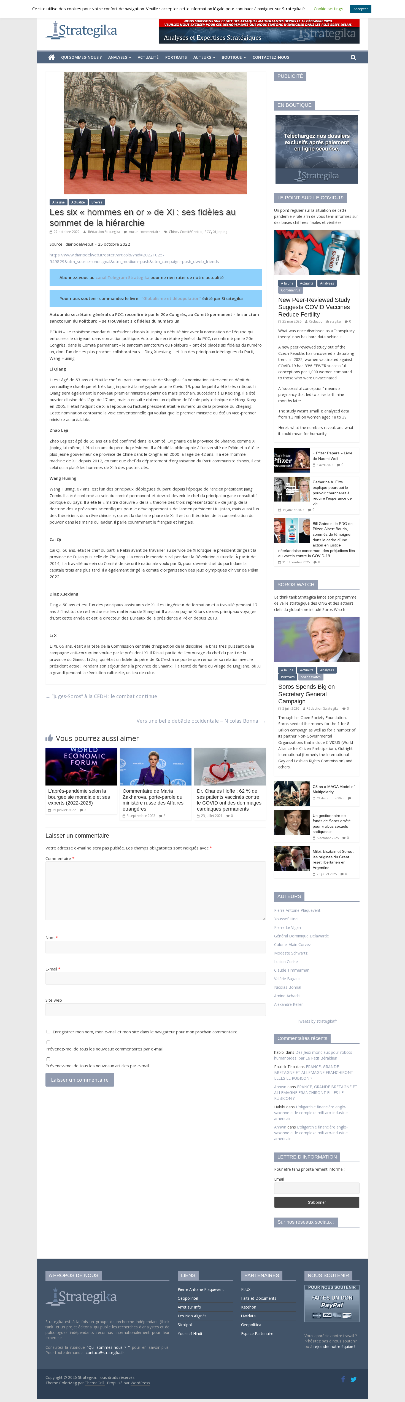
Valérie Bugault (287, 978)
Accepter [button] (360, 8)
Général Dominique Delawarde (301, 936)
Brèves (96, 202)
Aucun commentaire (144, 231)
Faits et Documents (258, 1298)
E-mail (52, 969)
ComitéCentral (191, 231)
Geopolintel (188, 1298)
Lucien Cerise (286, 961)
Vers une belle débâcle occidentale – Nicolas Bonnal (201, 720)
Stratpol (185, 1324)
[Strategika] (51, 57)
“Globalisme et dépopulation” (171, 298)
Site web (53, 1000)
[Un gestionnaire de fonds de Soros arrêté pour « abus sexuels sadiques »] (292, 813)
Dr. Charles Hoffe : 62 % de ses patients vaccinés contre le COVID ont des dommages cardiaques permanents (229, 800)
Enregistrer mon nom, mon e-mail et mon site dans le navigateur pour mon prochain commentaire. (145, 1031)
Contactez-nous (271, 57)
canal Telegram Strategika (122, 277)
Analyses (117, 57)
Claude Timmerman (291, 970)
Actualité (148, 57)
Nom (51, 937)
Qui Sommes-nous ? (81, 57)
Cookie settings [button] (328, 8)
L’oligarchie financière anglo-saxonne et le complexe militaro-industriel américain (311, 1112)
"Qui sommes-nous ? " (109, 1347)
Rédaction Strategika (104, 231)
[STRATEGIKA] (81, 1287)
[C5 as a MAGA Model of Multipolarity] (292, 784)
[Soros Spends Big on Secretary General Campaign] (317, 619)
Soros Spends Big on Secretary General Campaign (306, 694)
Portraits (176, 57)
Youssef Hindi (286, 918)
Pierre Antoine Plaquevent (297, 910)
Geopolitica (251, 1324)
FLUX (245, 1289)
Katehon (248, 1307)
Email (279, 1179)
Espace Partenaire (257, 1333)
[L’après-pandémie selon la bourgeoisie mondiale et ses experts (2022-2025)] (81, 751)
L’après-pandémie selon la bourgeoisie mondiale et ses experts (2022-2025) (79, 797)
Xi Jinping (220, 231)
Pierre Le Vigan (287, 927)
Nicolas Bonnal (287, 987)
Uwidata (248, 1315)
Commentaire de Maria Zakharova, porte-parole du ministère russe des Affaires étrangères (153, 800)
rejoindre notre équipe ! (334, 1346)
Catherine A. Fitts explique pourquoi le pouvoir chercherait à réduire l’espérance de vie (332, 493)
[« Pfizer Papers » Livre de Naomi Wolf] (292, 450)
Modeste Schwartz (290, 953)
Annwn (280, 1086)
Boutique (232, 57)
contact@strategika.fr (105, 1352)
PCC (208, 231)
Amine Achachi (287, 995)
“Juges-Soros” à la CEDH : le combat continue (101, 696)
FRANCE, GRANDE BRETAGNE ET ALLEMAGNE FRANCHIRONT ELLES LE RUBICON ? (313, 1072)
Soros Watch (311, 677)
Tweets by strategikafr (317, 1021)
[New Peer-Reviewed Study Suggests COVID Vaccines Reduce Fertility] (317, 232)
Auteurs (202, 57)
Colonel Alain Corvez (292, 944)
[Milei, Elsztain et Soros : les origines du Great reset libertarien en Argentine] (292, 849)
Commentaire (59, 858)
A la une (58, 202)
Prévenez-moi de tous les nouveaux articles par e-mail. (97, 1065)
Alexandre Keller (288, 1004)
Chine (173, 231)
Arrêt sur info (189, 1307)
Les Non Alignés (192, 1315)
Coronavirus (290, 290)
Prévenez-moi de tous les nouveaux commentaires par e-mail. (104, 1049)
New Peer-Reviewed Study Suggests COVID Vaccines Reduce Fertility (314, 307)
